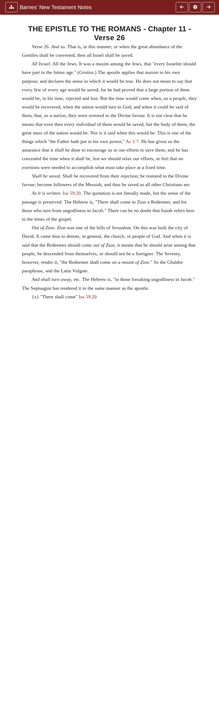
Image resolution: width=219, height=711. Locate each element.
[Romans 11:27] (208, 7)
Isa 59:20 (72, 193)
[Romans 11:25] (182, 7)
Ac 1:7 (132, 141)
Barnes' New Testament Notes (56, 7)
